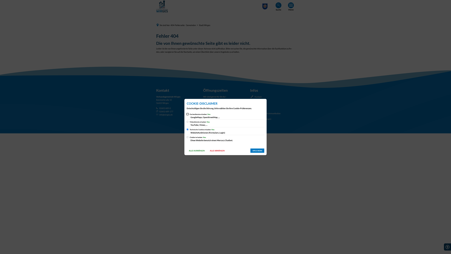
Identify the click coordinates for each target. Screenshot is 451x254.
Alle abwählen (217, 151)
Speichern (257, 151)
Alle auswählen (197, 151)
